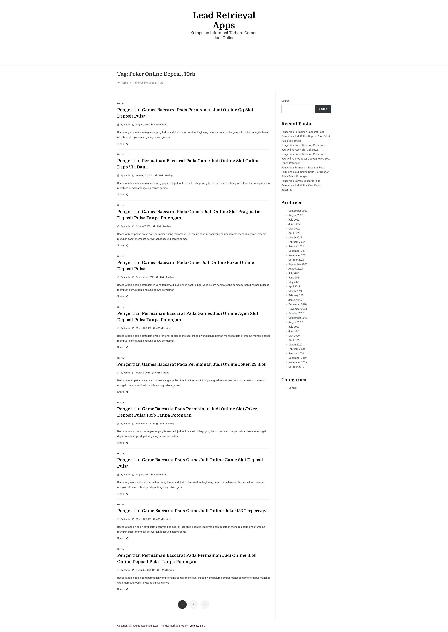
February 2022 (296, 241)
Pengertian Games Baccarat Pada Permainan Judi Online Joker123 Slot (191, 364)
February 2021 (296, 295)
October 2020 (296, 313)
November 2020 (297, 308)
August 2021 (295, 268)
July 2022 (293, 219)
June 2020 (294, 331)
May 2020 (294, 335)
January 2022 (296, 246)
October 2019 (296, 366)
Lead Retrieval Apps (224, 20)
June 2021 (294, 277)
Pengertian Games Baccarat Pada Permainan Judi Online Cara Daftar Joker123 (301, 185)
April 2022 (294, 233)
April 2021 (294, 286)
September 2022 (297, 210)
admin (127, 124)
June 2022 (294, 224)
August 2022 (295, 215)
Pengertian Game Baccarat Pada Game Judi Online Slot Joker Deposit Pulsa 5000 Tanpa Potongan (305, 159)
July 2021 (293, 273)
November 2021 (297, 255)
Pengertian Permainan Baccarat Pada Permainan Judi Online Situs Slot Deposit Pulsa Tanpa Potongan (305, 172)
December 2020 (297, 304)
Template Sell (196, 625)
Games (120, 103)
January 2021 (296, 300)
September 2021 (297, 264)
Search (285, 100)
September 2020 (297, 317)
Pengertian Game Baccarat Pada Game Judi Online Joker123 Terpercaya (192, 510)
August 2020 (295, 322)
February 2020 (296, 349)
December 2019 (297, 357)
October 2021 (296, 259)
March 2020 (295, 344)
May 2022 (294, 228)
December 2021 (297, 250)
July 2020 (293, 326)
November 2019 (297, 362)
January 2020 (296, 353)
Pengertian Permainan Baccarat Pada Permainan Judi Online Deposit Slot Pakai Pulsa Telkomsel (305, 136)
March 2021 (295, 291)
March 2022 (295, 237)
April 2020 (294, 340)
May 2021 (294, 282)
